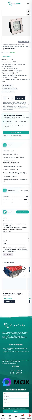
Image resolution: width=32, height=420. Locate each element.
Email (5, 243)
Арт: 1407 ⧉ (4, 52)
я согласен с (15, 408)
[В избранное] (28, 11)
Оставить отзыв (21, 212)
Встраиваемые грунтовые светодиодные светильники (15, 46)
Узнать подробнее (16, 132)
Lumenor (4, 44)
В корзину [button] (9, 301)
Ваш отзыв (7, 231)
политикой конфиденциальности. (18, 408)
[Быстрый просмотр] (23, 274)
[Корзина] (9, 416)
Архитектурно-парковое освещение (15, 44)
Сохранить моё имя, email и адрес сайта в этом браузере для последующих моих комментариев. (15, 249)
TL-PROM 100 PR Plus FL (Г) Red (12, 294)
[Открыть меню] (28, 3)
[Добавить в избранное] (23, 267)
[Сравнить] (28, 14)
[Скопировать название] (29, 49)
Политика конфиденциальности (10, 363)
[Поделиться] (3, 49)
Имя (5, 241)
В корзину (20, 98)
